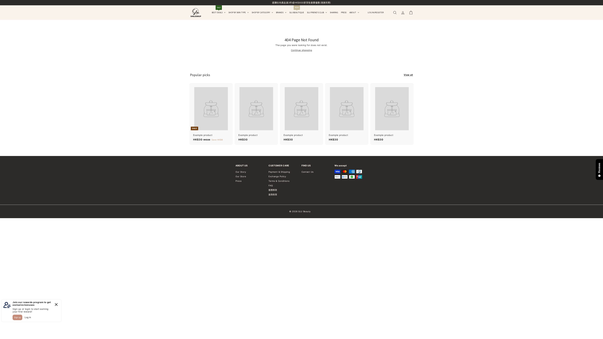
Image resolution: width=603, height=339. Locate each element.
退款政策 (273, 194)
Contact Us (308, 172)
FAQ (271, 185)
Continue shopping (301, 50)
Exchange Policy (277, 176)
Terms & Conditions (279, 181)
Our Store (241, 176)
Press (239, 181)
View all (408, 74)
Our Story (241, 172)
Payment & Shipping (279, 172)
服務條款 (273, 190)
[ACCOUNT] (403, 12)
